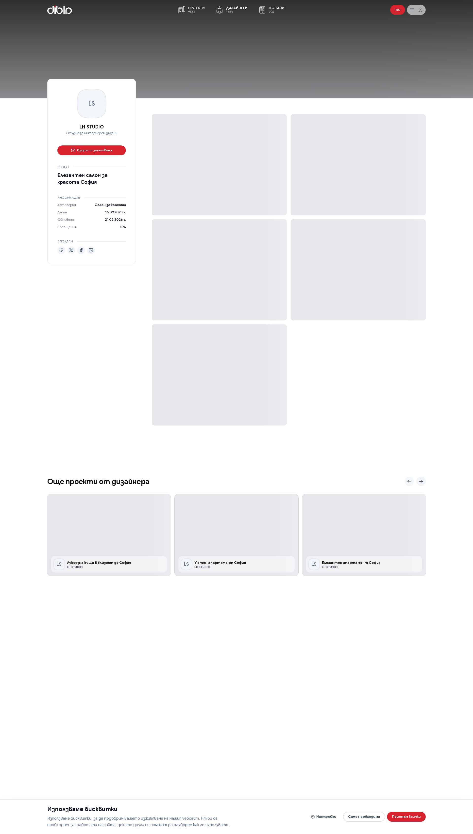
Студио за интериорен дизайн (92, 133)
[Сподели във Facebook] (81, 250)
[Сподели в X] (71, 250)
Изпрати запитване (95, 150)
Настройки (326, 816)
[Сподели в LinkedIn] (91, 250)
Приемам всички (406, 816)
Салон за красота (110, 205)
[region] (236, 535)
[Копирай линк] (61, 250)
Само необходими (364, 816)
